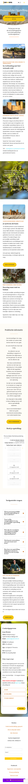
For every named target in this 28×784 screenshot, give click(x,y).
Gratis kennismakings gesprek (14, 726)
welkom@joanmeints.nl (12, 638)
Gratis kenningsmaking (17, 780)
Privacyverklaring (14, 772)
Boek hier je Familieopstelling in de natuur (14, 18)
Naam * (7, 752)
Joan (7, 780)
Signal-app (18, 683)
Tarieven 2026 (14, 775)
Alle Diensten (14, 733)
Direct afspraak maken (14, 729)
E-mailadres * (8, 747)
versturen (21, 708)
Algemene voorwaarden (14, 769)
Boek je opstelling (9, 264)
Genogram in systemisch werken (15, 148)
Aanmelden (13, 758)
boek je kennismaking (14, 421)
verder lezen (8, 617)
